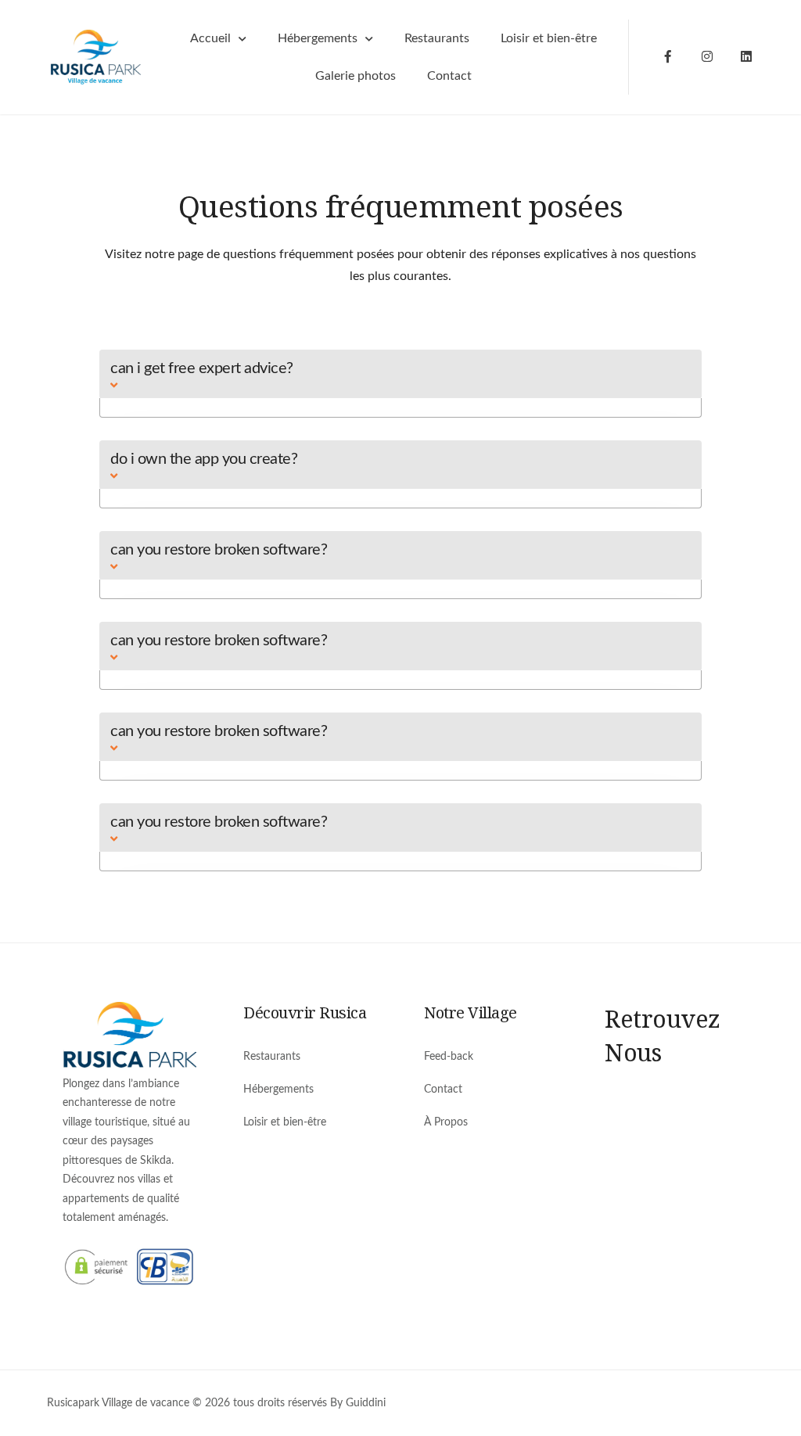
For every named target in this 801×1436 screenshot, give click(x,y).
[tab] (400, 374)
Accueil (210, 38)
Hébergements (317, 38)
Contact (449, 76)
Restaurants (436, 38)
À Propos (446, 1122)
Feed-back (448, 1056)
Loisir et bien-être (549, 38)
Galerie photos (355, 76)
